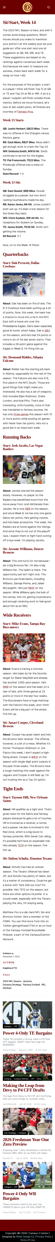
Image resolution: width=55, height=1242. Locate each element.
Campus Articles (21, 1078)
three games (21, 414)
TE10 (21, 845)
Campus (7, 1026)
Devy (39, 1078)
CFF (15, 1026)
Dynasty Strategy (12, 984)
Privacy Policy (43, 1236)
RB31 (31, 587)
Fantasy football (31, 984)
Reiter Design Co (25, 1236)
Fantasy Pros (25, 111)
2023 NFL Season (12, 981)
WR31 (34, 757)
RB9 (27, 508)
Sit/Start (7, 988)
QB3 (47, 330)
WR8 (5, 686)
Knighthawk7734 (10, 968)
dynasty (27, 981)
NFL (44, 984)
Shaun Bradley (9, 1050)
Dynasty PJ (8, 1158)
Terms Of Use (27, 1240)
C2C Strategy (10, 1133)
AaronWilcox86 (9, 1104)
